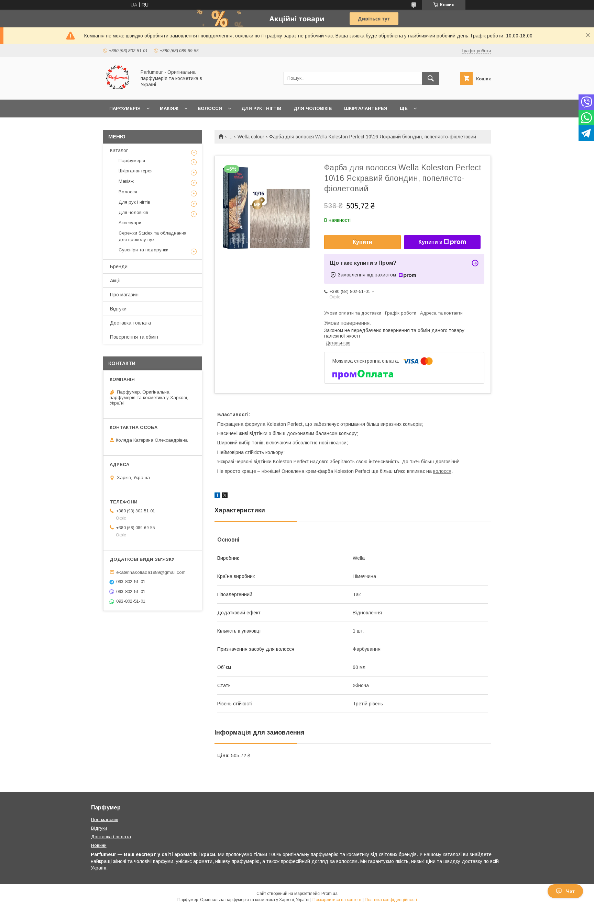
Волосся (210, 108)
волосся (442, 471)
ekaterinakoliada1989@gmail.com (151, 572)
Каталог (119, 150)
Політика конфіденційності (391, 899)
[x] (225, 496)
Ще (404, 108)
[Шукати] (430, 78)
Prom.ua (329, 893)
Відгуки (118, 308)
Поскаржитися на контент (337, 899)
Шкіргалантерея (365, 108)
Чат (570, 891)
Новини (99, 845)
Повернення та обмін (134, 337)
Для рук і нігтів (261, 108)
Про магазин (124, 294)
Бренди (119, 266)
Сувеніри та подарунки (143, 249)
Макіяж (169, 108)
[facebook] (217, 496)
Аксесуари (130, 222)
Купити (362, 242)
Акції (115, 280)
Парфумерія (125, 108)
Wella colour (251, 136)
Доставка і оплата (130, 323)
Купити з (430, 242)
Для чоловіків (313, 108)
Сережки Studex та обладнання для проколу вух (152, 236)
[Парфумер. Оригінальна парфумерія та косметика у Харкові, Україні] (117, 90)
